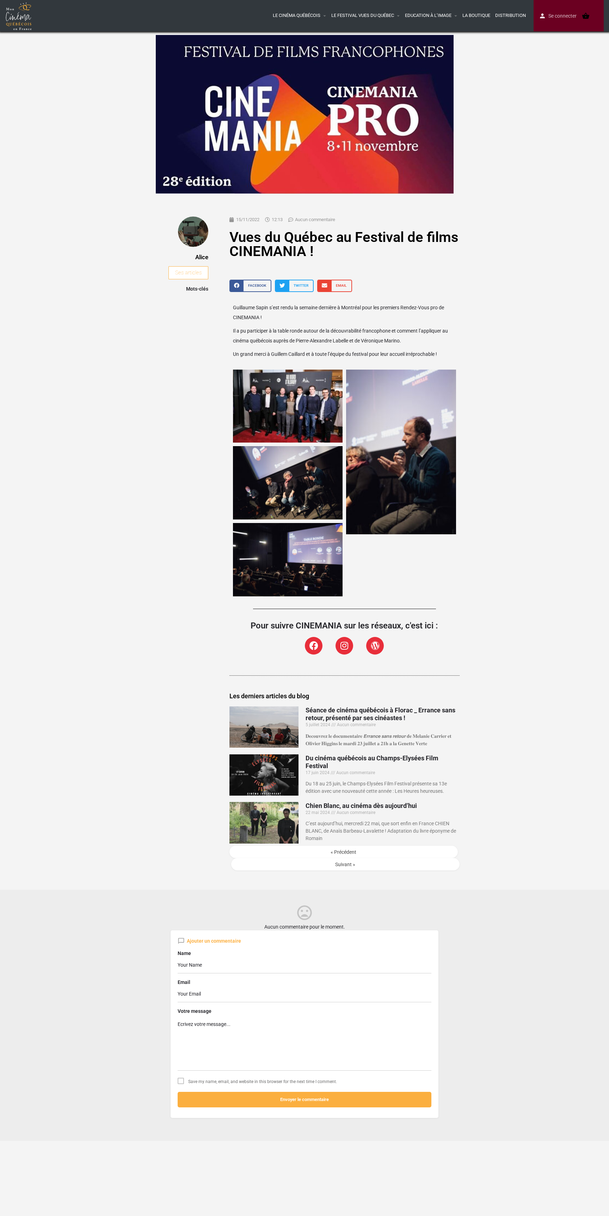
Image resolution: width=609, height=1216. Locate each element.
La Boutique (476, 15)
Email (184, 982)
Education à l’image (428, 15)
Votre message (194, 1011)
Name (184, 953)
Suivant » (345, 864)
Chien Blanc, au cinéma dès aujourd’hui (361, 805)
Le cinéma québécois (296, 15)
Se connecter (562, 16)
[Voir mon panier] (586, 16)
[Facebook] (313, 646)
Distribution (510, 15)
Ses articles (188, 272)
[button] (250, 286)
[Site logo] (19, 15)
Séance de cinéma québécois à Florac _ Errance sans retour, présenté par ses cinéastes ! (380, 714)
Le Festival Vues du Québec (362, 15)
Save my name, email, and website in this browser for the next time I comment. (262, 1082)
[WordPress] (375, 646)
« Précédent (343, 852)
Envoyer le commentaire (304, 1099)
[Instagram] (344, 646)
